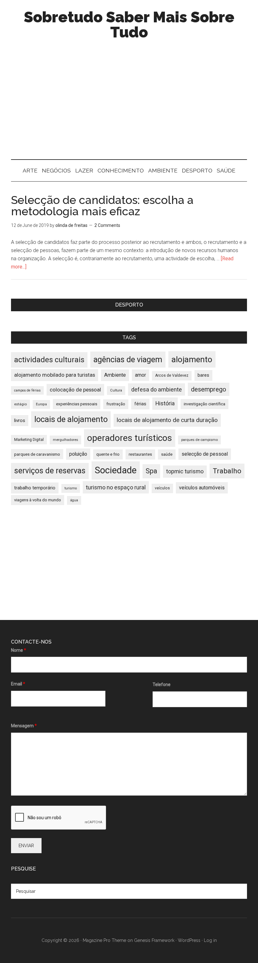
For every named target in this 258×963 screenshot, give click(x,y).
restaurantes (140, 454)
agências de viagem (127, 359)
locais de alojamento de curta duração (167, 420)
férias (140, 404)
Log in (210, 940)
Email (18, 683)
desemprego (208, 389)
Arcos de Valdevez (171, 375)
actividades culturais (49, 359)
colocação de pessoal (75, 389)
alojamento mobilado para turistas (54, 375)
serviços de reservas (50, 470)
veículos (162, 488)
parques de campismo (199, 440)
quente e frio (108, 454)
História (165, 403)
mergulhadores (65, 440)
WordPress (189, 940)
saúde (166, 454)
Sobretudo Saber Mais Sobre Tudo (129, 24)
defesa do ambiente (156, 389)
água (74, 500)
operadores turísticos (129, 438)
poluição (78, 454)
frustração (115, 404)
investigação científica (204, 404)
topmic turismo (185, 471)
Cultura (116, 390)
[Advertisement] (129, 106)
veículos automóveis (202, 488)
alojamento (191, 359)
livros (19, 420)
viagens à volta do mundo (37, 500)
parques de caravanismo (37, 454)
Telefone (162, 684)
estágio (20, 404)
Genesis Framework (154, 940)
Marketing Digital (29, 439)
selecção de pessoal (205, 454)
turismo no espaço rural (116, 487)
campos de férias (27, 390)
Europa (41, 404)
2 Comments (107, 225)
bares (203, 375)
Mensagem (24, 725)
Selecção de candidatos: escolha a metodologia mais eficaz (102, 205)
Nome (18, 650)
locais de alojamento (71, 419)
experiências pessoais (76, 404)
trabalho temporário (34, 488)
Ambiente (115, 375)
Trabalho (227, 471)
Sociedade (116, 470)
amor (140, 375)
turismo (70, 488)
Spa (151, 471)
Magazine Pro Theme (104, 940)
